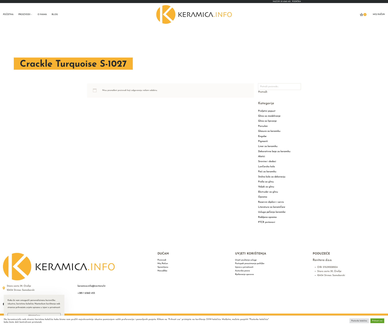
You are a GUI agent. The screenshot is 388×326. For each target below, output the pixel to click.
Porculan (263, 126)
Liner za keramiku (268, 146)
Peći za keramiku (267, 171)
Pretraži (262, 92)
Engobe (262, 136)
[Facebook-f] (3, 304)
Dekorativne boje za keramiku (274, 151)
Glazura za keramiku (269, 131)
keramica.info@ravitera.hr (92, 286)
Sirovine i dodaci (267, 161)
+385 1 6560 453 (86, 293)
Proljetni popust (266, 111)
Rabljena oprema (267, 217)
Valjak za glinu (266, 187)
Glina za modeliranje (269, 116)
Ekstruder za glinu (268, 192)
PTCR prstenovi (266, 222)
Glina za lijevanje (267, 121)
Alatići (261, 156)
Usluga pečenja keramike (271, 212)
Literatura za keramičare (271, 207)
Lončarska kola (266, 166)
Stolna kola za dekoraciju (271, 177)
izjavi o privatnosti (51, 307)
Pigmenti (263, 141)
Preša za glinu (266, 182)
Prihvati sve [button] (377, 321)
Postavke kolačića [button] (359, 321)
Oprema (262, 197)
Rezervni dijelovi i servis (271, 202)
